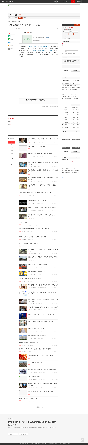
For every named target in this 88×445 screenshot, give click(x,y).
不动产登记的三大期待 (65, 147)
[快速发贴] (9, 33)
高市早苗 (32, 173)
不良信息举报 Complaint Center (57, 443)
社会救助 (32, 287)
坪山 (78, 127)
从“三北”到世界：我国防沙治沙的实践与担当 (31, 278)
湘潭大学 (35, 309)
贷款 (36, 218)
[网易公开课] (58, 1)
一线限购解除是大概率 (76, 139)
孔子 (35, 173)
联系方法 (39, 443)
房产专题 (64, 157)
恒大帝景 (65, 117)
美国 (32, 379)
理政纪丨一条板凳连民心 (25, 222)
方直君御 (24, 32)
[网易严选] (63, 1)
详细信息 (15, 17)
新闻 (29, 142)
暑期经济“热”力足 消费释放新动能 (28, 398)
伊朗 (22, 345)
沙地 (22, 281)
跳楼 (32, 156)
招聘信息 (43, 443)
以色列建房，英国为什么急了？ (36, 362)
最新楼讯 (20, 17)
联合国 (35, 210)
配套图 (74, 53)
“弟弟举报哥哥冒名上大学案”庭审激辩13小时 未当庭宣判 (43, 307)
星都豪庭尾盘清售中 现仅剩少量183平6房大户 (70, 83)
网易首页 (3, 1)
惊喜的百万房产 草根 (66, 170)
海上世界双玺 (66, 122)
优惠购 (34, 46)
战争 (24, 345)
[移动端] (54, 1)
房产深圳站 (56, 103)
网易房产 (18, 28)
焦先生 (34, 156)
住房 (25, 239)
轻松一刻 (38, 156)
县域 (22, 231)
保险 (32, 188)
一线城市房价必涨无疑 (65, 139)
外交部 (34, 316)
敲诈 (32, 267)
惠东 (78, 124)
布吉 (78, 110)
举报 (57, 28)
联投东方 (65, 115)
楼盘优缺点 (65, 57)
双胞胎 (32, 166)
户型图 (66, 53)
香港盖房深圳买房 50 (75, 170)
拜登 (36, 372)
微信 (12, 39)
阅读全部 (77, 41)
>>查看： (63, 53)
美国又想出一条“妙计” (34, 376)
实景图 (71, 53)
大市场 (25, 245)
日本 (32, 203)
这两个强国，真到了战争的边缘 (36, 146)
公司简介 (36, 443)
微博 (12, 45)
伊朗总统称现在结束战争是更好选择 (28, 342)
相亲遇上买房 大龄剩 (75, 168)
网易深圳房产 (14, 21)
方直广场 (34, 50)
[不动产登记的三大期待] (66, 142)
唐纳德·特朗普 (33, 372)
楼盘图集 (66, 41)
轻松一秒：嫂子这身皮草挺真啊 (36, 271)
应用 (7, 1)
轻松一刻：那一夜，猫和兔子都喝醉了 (38, 264)
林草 (24, 281)
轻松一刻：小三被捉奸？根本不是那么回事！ (40, 153)
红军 (24, 195)
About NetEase (31, 443)
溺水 (32, 387)
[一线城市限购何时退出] (76, 142)
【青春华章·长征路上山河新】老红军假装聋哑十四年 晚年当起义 (36, 192)
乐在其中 (32, 253)
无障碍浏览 (11, 1)
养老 (35, 287)
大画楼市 (64, 131)
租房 (32, 303)
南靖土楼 (23, 351)
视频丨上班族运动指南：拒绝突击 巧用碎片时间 (41, 321)
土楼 (26, 351)
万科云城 (65, 119)
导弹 (34, 181)
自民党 (34, 203)
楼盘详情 (34, 42)
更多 (12, 48)
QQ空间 (12, 42)
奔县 (24, 231)
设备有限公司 (33, 218)
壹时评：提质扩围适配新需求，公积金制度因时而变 (32, 237)
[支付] (66, 1)
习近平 (23, 225)
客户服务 (46, 443)
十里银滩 (65, 124)
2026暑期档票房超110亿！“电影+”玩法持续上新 (40, 355)
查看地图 (47, 37)
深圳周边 (77, 109)
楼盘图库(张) (39, 42)
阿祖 (34, 274)
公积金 (23, 239)
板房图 (69, 53)
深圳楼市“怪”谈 (65, 159)
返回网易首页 (12, 434)
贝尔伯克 (32, 210)
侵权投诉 (68, 443)
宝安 (78, 114)
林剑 (32, 316)
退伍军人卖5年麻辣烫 (66, 172)
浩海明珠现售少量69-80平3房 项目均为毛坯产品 (71, 87)
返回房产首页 (23, 434)
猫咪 (33, 331)
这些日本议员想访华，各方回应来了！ (38, 200)
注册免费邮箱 (78, 1)
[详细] (72, 161)
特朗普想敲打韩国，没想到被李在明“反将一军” (40, 391)
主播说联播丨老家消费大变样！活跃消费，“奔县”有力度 (34, 228)
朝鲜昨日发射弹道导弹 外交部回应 (37, 335)
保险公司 (34, 188)
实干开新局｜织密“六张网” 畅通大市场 (29, 243)
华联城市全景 (66, 114)
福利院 (35, 166)
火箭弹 (32, 181)
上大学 (32, 309)
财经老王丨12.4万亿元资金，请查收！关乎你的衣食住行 (43, 285)
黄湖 (35, 253)
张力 (32, 331)
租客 (33, 303)
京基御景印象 (66, 127)
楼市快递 (64, 77)
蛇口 (78, 122)
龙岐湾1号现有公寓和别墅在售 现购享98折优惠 (70, 98)
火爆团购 (77, 24)
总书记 (25, 225)
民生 (33, 260)
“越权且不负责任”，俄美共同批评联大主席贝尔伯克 (42, 207)
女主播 (32, 142)
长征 (22, 195)
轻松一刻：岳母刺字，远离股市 (36, 328)
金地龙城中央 (66, 112)
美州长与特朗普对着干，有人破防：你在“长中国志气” (42, 369)
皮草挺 (32, 274)
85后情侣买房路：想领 (75, 172)
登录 (73, 1)
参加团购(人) (44, 42)
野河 (33, 387)
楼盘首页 (10, 17)
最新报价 (45, 46)
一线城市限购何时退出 (76, 147)
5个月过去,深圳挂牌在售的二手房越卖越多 (34, 100)
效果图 (66, 51)
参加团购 (24, 17)
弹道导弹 (32, 338)
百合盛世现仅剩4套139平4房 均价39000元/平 (70, 85)
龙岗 (78, 112)
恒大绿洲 (65, 109)
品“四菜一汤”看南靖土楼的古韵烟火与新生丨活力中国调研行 (35, 349)
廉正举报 (64, 443)
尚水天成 (65, 110)
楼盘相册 (40, 46)
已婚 (34, 142)
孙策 (33, 267)
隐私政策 (50, 443)
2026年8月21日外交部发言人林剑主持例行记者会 (41, 314)
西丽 (78, 119)
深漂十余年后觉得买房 (66, 168)
